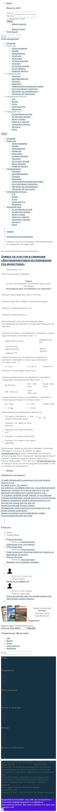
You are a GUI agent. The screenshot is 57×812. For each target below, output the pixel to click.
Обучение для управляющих (25, 186)
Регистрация (12, 680)
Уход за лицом (12, 732)
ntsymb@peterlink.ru (10, 453)
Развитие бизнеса (20, 166)
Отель (14, 199)
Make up (10, 740)
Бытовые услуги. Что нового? (14, 485)
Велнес (15, 196)
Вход (8, 685)
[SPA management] (10, 39)
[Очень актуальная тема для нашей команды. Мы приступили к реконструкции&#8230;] (9, 588)
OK (2, 809)
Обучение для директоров (18, 752)
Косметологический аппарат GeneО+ (18, 505)
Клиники (10, 717)
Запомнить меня (17, 18)
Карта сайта (11, 682)
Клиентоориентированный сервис (27, 181)
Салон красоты (18, 202)
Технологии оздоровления (18, 720)
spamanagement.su (24, 764)
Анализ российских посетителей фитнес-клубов (23, 513)
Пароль (9, 16)
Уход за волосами (14, 737)
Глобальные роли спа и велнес (20, 544)
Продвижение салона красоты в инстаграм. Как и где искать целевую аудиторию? (25, 509)
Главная (12, 138)
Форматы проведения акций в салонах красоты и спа (25, 500)
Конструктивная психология (25, 184)
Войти (9, 3)
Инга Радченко (28, 549)
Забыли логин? (18, 29)
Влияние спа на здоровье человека (22, 562)
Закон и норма (18, 214)
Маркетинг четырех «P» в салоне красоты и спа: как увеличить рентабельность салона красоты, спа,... (25, 491)
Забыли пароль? (19, 24)
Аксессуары (17, 153)
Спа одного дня (13, 700)
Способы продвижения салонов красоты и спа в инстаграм (28, 498)
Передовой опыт (14, 207)
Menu (4, 134)
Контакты (10, 675)
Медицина (16, 204)
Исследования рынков (22, 209)
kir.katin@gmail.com (46, 461)
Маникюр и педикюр (16, 742)
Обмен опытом (13, 757)
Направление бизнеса (16, 191)
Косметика (16, 151)
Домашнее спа (13, 702)
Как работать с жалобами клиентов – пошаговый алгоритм (28, 487)
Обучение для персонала (23, 189)
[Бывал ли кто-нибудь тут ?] (9, 573)
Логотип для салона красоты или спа (18, 503)
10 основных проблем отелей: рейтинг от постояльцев (26, 495)
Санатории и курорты (16, 715)
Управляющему (13, 169)
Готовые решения (20, 156)
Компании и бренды (21, 219)
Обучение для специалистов (19, 755)
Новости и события (20, 217)
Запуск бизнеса (19, 164)
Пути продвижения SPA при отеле (16, 515)
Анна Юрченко (28, 542)
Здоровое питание (14, 722)
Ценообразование (20, 174)
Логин (9, 13)
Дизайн (15, 146)
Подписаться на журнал (17, 665)
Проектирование (19, 143)
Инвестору (11, 141)
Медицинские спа (14, 712)
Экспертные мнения (21, 212)
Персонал (16, 158)
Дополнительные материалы (19, 236)
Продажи (16, 176)
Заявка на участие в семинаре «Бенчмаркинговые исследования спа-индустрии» (26, 260)
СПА (13, 194)
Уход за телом (12, 735)
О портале (11, 662)
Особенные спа (13, 697)
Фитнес (9, 695)
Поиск (9, 677)
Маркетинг (17, 179)
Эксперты (16, 222)
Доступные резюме (20, 161)
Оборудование (18, 148)
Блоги (14, 224)
